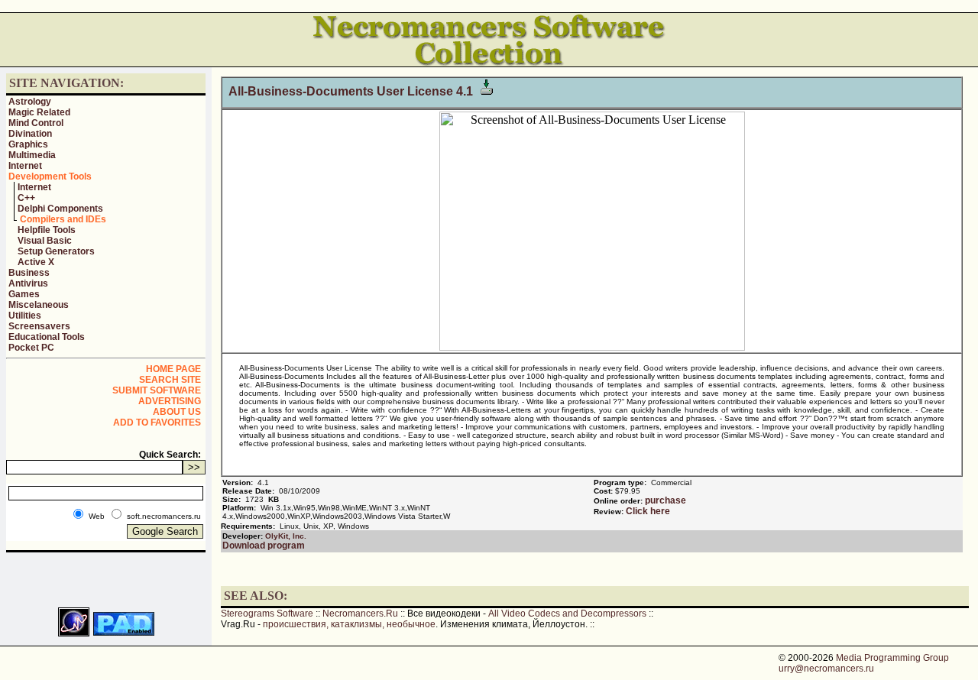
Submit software (156, 390)
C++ (26, 198)
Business (29, 272)
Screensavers (39, 326)
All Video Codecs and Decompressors (567, 613)
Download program (263, 545)
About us (177, 411)
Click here (648, 511)
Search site (170, 379)
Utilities (24, 315)
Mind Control (35, 123)
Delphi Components (60, 208)
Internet (25, 165)
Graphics (28, 144)
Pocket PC (31, 347)
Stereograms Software (267, 613)
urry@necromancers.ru (826, 668)
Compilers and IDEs (63, 219)
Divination (30, 133)
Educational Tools (46, 337)
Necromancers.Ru (360, 613)
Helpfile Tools (47, 230)
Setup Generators (56, 251)
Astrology (29, 101)
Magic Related (39, 112)
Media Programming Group (892, 657)
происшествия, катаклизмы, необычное (349, 624)
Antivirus (28, 283)
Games (24, 294)
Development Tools (50, 176)
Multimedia (32, 155)
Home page (173, 369)
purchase (665, 500)
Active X (36, 262)
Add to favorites (157, 422)
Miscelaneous (38, 305)
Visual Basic (45, 240)
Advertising (169, 401)
